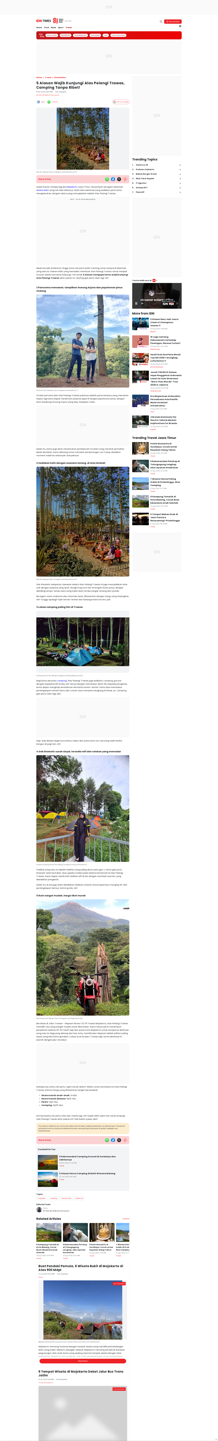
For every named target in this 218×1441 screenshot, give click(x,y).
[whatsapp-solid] (107, 179)
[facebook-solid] (113, 179)
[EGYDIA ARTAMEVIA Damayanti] (39, 1209)
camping (62, 680)
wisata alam (42, 190)
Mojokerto (72, 186)
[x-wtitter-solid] (119, 179)
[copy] (125, 179)
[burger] (180, 26)
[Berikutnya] (129, 1350)
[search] (161, 21)
